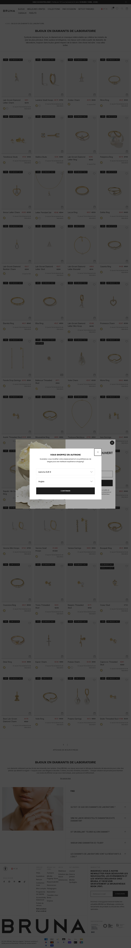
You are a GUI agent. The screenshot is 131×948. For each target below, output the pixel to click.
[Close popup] (97, 452)
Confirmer (65, 491)
